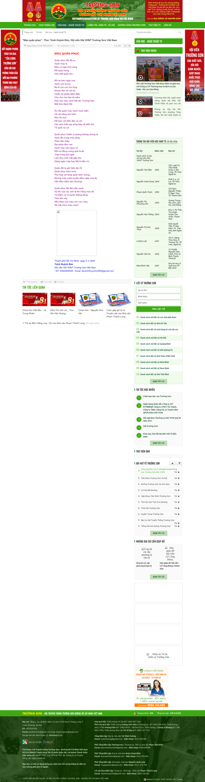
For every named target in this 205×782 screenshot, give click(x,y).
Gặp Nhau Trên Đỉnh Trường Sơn (155, 496)
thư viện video (148, 50)
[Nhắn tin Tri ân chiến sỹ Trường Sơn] (158, 655)
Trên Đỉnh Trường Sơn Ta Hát (154, 478)
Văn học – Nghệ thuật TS (71, 25)
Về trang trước (31, 282)
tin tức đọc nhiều (145, 389)
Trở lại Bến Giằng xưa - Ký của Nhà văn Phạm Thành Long (62, 323)
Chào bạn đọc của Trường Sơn (157, 396)
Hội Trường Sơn (150, 426)
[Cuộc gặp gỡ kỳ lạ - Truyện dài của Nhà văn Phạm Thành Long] (119, 299)
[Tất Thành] (151, 706)
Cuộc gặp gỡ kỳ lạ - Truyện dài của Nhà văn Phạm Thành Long (119, 313)
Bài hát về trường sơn (148, 463)
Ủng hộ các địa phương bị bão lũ (144, 564)
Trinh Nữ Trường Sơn (150, 508)
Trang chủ (30, 25)
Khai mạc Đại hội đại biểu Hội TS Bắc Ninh (160, 435)
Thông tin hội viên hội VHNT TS (156, 141)
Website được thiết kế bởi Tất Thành (164, 779)
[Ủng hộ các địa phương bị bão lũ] (146, 553)
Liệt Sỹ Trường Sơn (146, 283)
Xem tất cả (158, 275)
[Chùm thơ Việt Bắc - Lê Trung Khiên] (34, 299)
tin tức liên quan (33, 287)
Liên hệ (167, 25)
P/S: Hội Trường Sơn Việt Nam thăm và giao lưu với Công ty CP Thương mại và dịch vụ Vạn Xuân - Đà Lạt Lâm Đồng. (158, 87)
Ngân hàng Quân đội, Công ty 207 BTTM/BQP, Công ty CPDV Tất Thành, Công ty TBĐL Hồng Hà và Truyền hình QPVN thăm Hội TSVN (160, 408)
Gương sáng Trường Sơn (131, 25)
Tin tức (39, 32)
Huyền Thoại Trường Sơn (152, 514)
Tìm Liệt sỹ (158, 309)
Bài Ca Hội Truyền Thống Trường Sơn (157, 520)
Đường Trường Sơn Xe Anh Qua (155, 484)
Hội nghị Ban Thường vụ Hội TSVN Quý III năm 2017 (161, 419)
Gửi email (47, 282)
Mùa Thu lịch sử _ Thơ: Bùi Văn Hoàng (62, 312)
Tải (175, 472)
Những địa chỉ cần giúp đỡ (150, 541)
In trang (60, 282)
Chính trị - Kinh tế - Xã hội (101, 25)
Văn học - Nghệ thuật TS (55, 32)
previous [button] (172, 463)
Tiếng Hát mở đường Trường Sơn (156, 526)
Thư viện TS (155, 25)
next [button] (179, 463)
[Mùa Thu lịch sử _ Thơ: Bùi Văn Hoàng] (62, 299)
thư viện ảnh (143, 451)
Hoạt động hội (46, 25)
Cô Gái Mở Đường (149, 490)
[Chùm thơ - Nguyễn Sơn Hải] (90, 299)
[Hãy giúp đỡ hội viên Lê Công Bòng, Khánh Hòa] (170, 553)
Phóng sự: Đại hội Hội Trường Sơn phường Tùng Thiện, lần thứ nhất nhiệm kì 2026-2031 (168, 112)
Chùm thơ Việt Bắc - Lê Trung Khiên (34, 312)
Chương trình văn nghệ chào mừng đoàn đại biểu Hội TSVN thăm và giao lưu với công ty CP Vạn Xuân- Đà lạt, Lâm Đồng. (168, 101)
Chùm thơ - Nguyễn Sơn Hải (90, 312)
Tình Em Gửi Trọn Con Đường (154, 502)
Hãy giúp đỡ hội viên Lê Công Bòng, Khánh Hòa (170, 566)
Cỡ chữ (117, 46)
